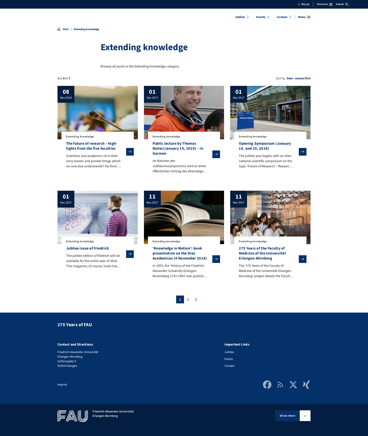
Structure (322, 4)
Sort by (280, 78)
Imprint (62, 385)
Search (340, 4)
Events (260, 17)
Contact (282, 17)
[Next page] (196, 299)
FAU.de (305, 4)
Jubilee (240, 17)
